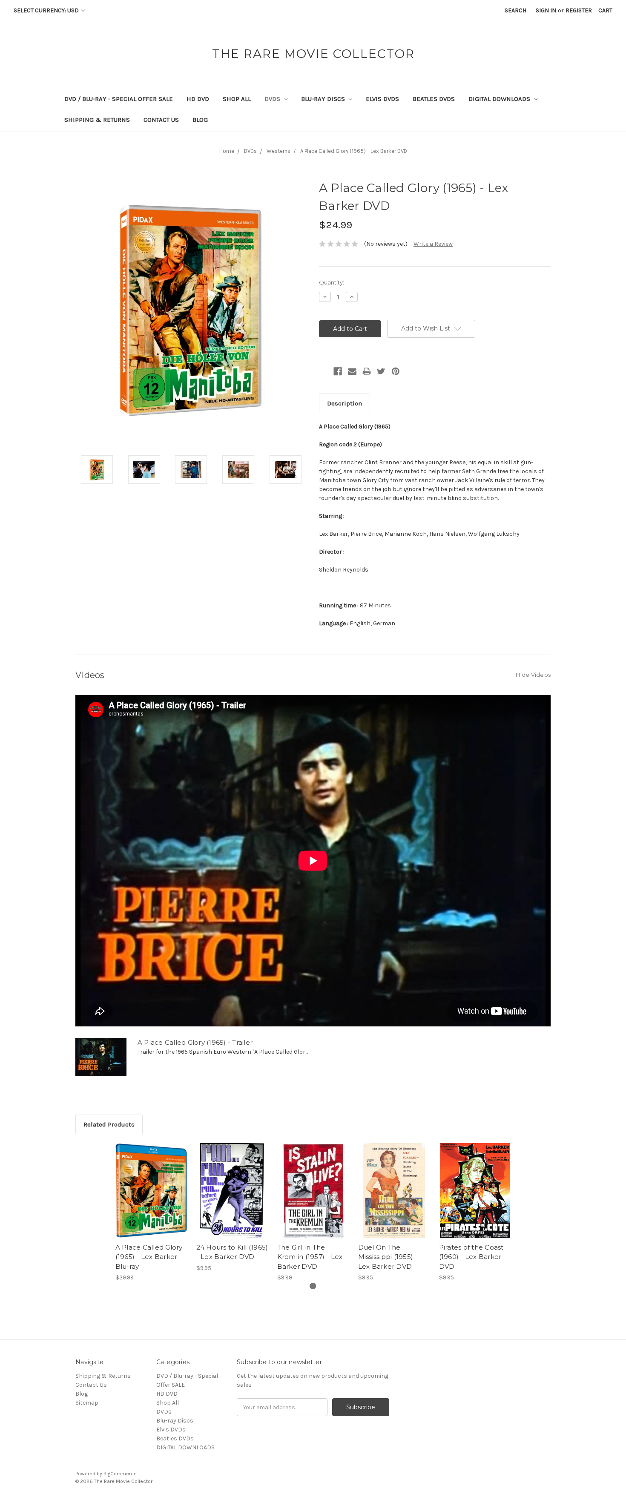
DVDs (273, 99)
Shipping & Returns (97, 120)
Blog (200, 120)
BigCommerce (120, 1474)
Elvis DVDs (382, 99)
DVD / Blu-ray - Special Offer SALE (118, 99)
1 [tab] (313, 1286)
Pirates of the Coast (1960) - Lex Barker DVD (471, 1256)
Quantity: (331, 282)
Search (515, 10)
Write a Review (433, 243)
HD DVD (198, 99)
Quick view (151, 1183)
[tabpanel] (151, 1212)
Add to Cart (151, 1198)
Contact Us (161, 120)
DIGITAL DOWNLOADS (500, 99)
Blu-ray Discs (324, 99)
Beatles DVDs (434, 99)
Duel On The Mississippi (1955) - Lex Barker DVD (388, 1256)
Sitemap (86, 1402)
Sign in (546, 10)
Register (579, 10)
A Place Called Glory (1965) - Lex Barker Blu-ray (149, 1256)
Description (344, 403)
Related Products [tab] (109, 1124)
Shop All (237, 99)
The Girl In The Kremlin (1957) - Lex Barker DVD (310, 1256)
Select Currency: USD (47, 10)
